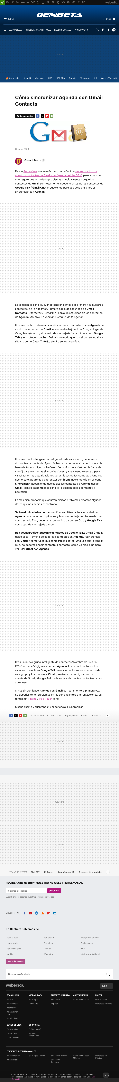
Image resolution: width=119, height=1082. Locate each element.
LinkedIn (54, 912)
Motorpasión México (101, 1056)
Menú (11, 19)
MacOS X (98, 715)
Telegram (114, 30)
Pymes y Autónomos (34, 1034)
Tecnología (85, 78)
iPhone (32, 698)
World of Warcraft (109, 78)
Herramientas (13, 943)
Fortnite (72, 78)
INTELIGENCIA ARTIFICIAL (38, 30)
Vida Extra (33, 1003)
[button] (34, 160)
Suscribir (54, 891)
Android (27, 78)
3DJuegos (33, 999)
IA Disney (48, 872)
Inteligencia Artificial (90, 954)
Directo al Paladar (81, 999)
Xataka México (13, 1055)
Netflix (10, 954)
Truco (59, 715)
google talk (72, 715)
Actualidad (49, 937)
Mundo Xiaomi (13, 1018)
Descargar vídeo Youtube (90, 872)
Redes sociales (14, 948)
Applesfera (30, 171)
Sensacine (55, 999)
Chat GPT (35, 872)
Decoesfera (12, 1033)
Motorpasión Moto (103, 1003)
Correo (50, 715)
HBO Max (60, 78)
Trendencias (12, 1029)
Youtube (30, 912)
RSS (42, 912)
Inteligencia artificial (90, 937)
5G (95, 78)
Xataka (10, 999)
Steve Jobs (14, 78)
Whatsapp (39, 78)
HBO (50, 78)
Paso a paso (12, 937)
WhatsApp (49, 954)
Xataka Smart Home (12, 1013)
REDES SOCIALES (62, 30)
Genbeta (59, 15)
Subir (104, 986)
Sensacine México (59, 1055)
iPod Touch (46, 698)
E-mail (51, 116)
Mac (42, 715)
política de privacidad (44, 897)
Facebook (108, 30)
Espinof (54, 1003)
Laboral (47, 948)
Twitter (97, 30)
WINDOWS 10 (81, 30)
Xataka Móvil (12, 1003)
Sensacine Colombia (55, 1061)
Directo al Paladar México (81, 1056)
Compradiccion (13, 1037)
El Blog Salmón (35, 1029)
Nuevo (107, 19)
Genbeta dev (87, 943)
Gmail (85, 715)
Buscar (108, 974)
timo (83, 948)
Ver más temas (15, 961)
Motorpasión (101, 999)
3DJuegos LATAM (37, 1055)
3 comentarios (26, 116)
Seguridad (49, 943)
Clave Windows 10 (65, 872)
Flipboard (103, 30)
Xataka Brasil (12, 1060)
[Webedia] (15, 985)
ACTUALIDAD (15, 30)
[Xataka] (2, 2)
